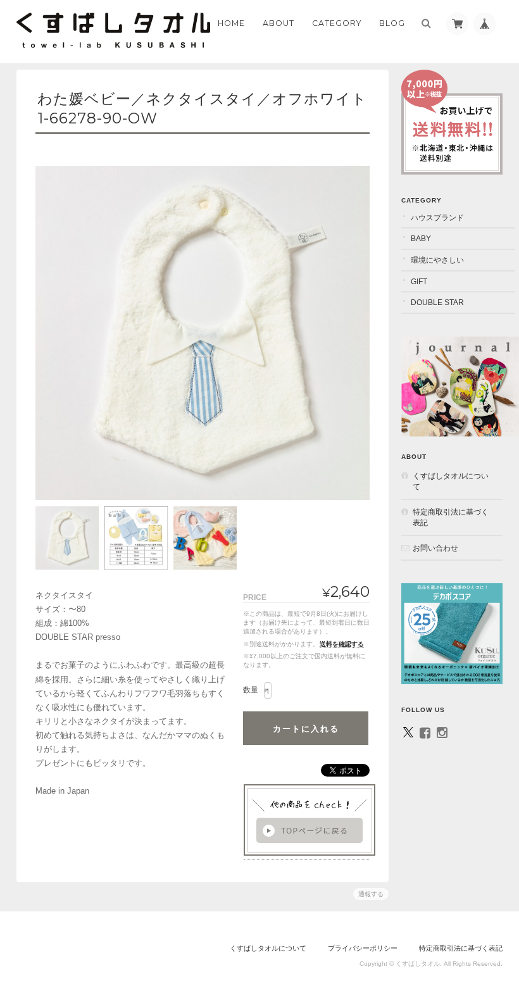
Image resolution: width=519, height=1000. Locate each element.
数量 (250, 689)
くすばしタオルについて (451, 481)
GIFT (419, 281)
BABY (421, 238)
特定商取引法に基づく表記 (451, 517)
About (278, 23)
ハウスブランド (437, 217)
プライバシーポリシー (362, 948)
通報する (371, 894)
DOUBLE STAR (437, 302)
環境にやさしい (437, 260)
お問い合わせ (435, 548)
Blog (392, 23)
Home (231, 23)
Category (336, 23)
